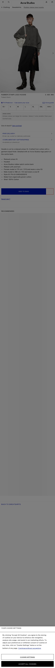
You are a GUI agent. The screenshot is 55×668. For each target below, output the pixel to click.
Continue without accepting (29, 648)
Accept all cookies (27, 664)
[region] (27, 647)
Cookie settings (27, 657)
